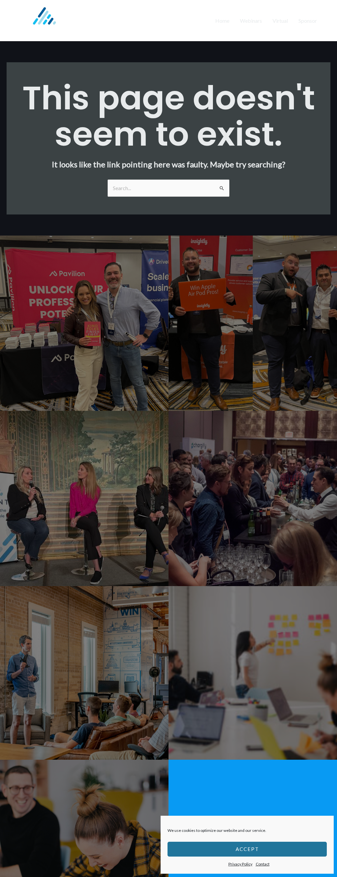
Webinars (251, 20)
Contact (263, 864)
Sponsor (307, 20)
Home (222, 20)
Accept (247, 849)
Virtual (280, 20)
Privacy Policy (240, 864)
